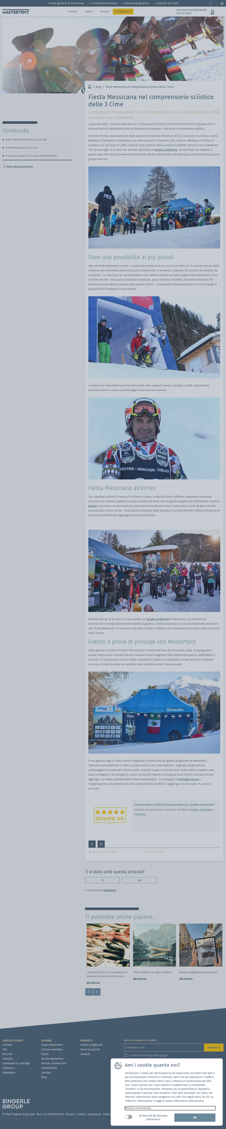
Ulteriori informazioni (138, 1108)
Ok (195, 1117)
